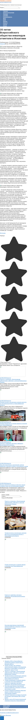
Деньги (5, 23)
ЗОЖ (4, 20)
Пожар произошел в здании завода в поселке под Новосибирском (15, 565)
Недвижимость (7, 17)
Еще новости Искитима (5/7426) (14, 656)
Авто (4, 18)
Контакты (6, 707)
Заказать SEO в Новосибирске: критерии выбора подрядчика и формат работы (14, 662)
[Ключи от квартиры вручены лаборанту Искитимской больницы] (15, 610)
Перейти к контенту (5, 0)
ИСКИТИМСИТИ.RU (5, 2)
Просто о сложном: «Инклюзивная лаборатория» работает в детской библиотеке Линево (13, 381)
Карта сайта (6, 706)
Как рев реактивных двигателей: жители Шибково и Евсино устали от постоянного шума (14, 465)
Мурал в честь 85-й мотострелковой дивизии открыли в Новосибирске (15, 700)
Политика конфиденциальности (9, 712)
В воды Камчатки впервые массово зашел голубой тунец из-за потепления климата (12, 485)
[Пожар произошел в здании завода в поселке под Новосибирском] (15, 580)
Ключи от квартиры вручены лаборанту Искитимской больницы (11, 444)
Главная (5, 11)
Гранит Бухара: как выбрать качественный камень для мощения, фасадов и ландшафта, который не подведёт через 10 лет (15, 668)
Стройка (5, 15)
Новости (2, 44)
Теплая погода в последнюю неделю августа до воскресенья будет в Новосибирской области (13, 403)
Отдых (5, 26)
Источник (3, 233)
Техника (5, 14)
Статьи (5, 24)
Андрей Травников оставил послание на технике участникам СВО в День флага (15, 696)
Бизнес (5, 21)
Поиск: (2, 7)
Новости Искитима (8, 12)
